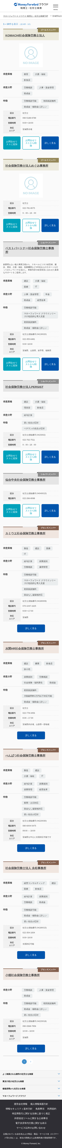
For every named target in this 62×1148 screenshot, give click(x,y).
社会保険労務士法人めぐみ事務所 (26, 165)
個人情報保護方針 (39, 1104)
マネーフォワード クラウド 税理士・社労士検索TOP (25, 16)
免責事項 (39, 1108)
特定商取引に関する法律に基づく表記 (31, 1113)
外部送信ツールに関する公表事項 (31, 1118)
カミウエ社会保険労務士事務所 (25, 533)
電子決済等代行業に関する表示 (31, 1123)
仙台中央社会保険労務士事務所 (25, 479)
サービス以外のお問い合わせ (31, 1128)
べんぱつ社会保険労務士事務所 (25, 755)
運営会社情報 (20, 1104)
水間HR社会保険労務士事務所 (24, 648)
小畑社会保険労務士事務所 (22, 975)
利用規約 (51, 1108)
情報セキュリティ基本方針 (19, 1108)
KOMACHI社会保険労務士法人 (25, 35)
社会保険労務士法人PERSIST (24, 386)
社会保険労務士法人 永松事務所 (25, 868)
